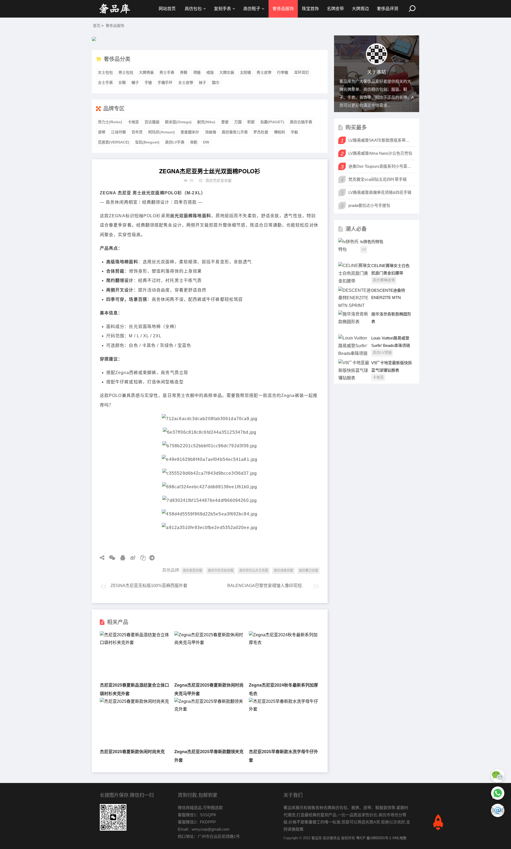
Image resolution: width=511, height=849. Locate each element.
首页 (96, 25)
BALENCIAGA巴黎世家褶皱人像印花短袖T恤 (270, 585)
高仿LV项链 (382, 352)
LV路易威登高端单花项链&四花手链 (379, 192)
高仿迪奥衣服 (283, 570)
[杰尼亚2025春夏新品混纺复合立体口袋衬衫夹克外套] (135, 642)
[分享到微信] (110, 557)
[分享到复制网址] (141, 557)
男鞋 (183, 72)
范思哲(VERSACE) (113, 142)
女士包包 (105, 72)
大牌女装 (226, 72)
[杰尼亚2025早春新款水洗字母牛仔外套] (284, 709)
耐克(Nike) (206, 122)
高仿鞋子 (251, 8)
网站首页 (167, 8)
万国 (238, 122)
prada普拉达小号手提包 (369, 205)
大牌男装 (146, 72)
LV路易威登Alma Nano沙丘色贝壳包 (380, 153)
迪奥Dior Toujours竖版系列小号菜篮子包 (381, 166)
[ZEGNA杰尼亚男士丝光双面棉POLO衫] (114, 9)
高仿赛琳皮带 (384, 280)
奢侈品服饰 (283, 8)
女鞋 (122, 82)
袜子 (202, 82)
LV (364, 249)
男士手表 (166, 72)
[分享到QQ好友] (120, 557)
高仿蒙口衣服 (308, 570)
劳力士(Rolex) (110, 122)
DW (206, 142)
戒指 (210, 72)
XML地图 (399, 838)
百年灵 (137, 132)
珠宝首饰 (310, 8)
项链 (197, 72)
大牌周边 (360, 8)
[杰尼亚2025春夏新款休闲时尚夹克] (134, 701)
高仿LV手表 (174, 142)
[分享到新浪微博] (130, 557)
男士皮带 (264, 72)
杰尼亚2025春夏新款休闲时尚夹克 (132, 751)
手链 (148, 82)
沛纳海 (210, 132)
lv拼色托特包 (371, 241)
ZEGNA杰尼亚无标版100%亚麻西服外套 (148, 585)
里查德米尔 (189, 132)
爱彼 (225, 122)
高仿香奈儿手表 (235, 132)
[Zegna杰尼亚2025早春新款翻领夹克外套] (209, 709)
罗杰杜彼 (260, 132)
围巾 (215, 82)
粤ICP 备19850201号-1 (373, 838)
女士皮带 (185, 82)
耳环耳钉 (301, 72)
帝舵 (193, 142)
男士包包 (125, 72)
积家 (251, 122)
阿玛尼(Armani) (161, 132)
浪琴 (101, 132)
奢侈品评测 (387, 8)
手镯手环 (165, 82)
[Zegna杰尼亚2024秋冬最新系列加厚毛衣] (284, 642)
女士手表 (105, 82)
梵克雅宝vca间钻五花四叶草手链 (377, 179)
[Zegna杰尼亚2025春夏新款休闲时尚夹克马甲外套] (209, 642)
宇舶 (294, 132)
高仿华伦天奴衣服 (220, 570)
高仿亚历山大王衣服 (253, 570)
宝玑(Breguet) (147, 142)
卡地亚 (133, 122)
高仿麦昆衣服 (192, 570)
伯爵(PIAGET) (272, 122)
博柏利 (279, 132)
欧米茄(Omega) (178, 122)
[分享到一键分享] (150, 557)
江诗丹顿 (118, 132)
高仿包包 (193, 8)
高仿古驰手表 (301, 122)
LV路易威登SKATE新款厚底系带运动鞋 (381, 140)
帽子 (135, 82)
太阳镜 (245, 72)
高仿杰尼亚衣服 (218, 180)
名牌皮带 (335, 8)
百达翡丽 (152, 122)
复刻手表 (222, 8)
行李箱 (282, 72)
